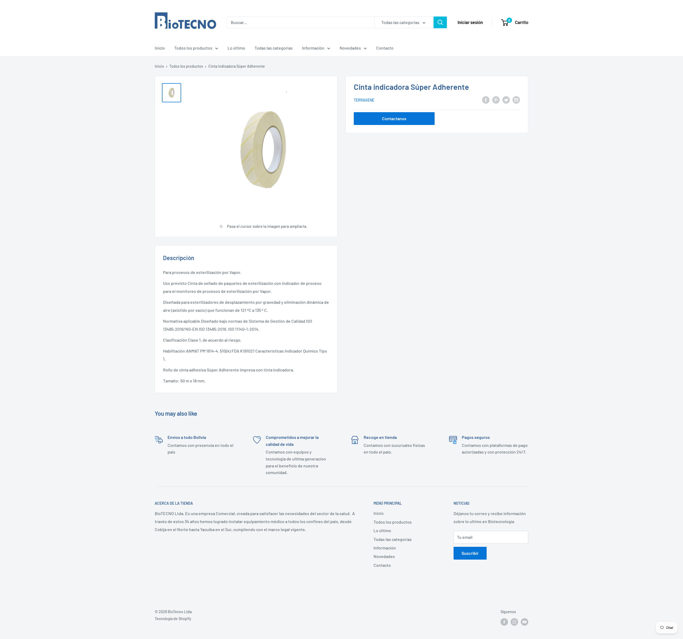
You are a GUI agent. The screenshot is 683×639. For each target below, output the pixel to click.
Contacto (385, 47)
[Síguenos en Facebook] (504, 622)
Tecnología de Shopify (173, 618)
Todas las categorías (274, 47)
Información (313, 47)
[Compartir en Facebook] (486, 100)
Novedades (350, 47)
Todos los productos (193, 47)
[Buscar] (440, 22)
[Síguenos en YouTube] (524, 622)
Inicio (160, 47)
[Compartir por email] (516, 100)
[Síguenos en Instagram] (514, 622)
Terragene (364, 100)
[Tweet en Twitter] (506, 100)
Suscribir (470, 553)
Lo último (236, 47)
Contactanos (394, 118)
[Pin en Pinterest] (496, 100)
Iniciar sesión (470, 22)
